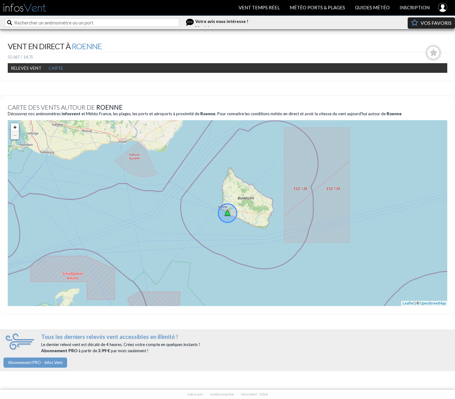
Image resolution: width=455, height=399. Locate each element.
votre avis (195, 394)
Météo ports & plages (317, 7)
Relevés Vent (26, 68)
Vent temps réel (259, 7)
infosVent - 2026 (254, 394)
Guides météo (372, 7)
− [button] (15, 135)
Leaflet (408, 303)
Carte (56, 68)
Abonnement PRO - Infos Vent (35, 362)
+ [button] (15, 127)
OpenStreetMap (433, 303)
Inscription (415, 7)
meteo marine (222, 394)
